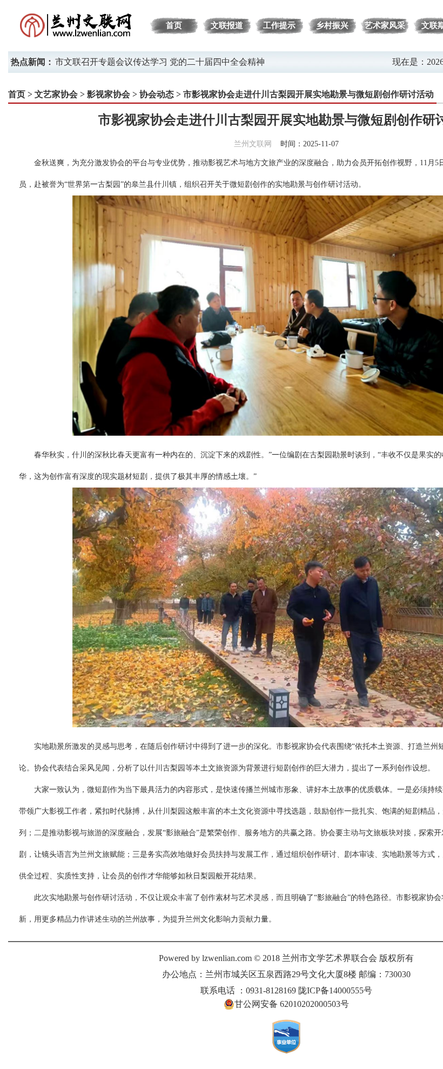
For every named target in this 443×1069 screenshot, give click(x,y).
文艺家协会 (56, 94)
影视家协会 (108, 94)
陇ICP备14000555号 (335, 990)
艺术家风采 (385, 25)
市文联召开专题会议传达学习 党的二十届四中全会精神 (160, 61)
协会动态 (156, 94)
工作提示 (279, 25)
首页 (174, 25)
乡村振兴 (332, 25)
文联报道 (227, 25)
